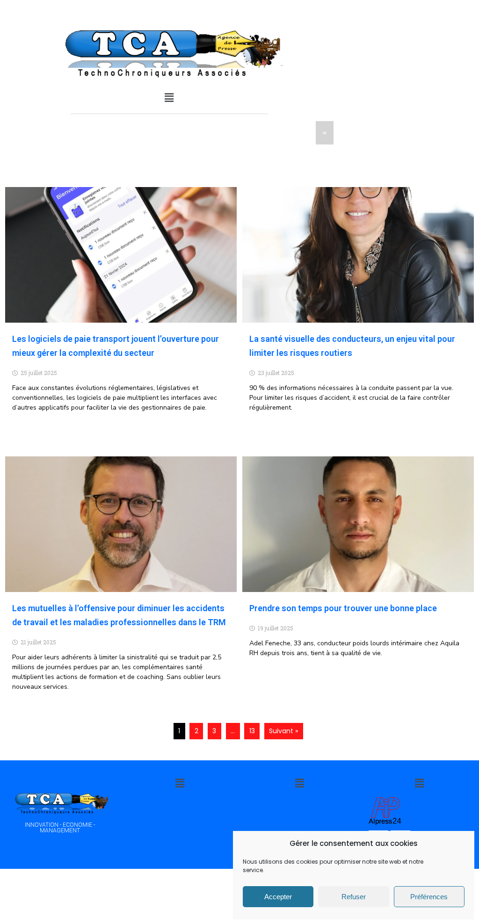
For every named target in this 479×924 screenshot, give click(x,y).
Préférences (429, 897)
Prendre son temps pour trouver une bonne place (343, 608)
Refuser (353, 897)
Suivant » (283, 731)
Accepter (278, 897)
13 (252, 731)
